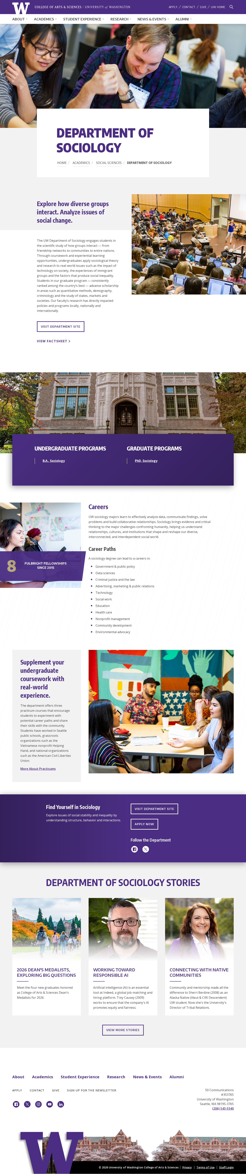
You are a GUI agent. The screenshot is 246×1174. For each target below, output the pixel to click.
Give (203, 7)
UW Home (218, 7)
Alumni (182, 19)
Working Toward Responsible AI (114, 972)
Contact (189, 7)
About (18, 19)
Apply (173, 7)
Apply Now (144, 824)
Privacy (187, 1167)
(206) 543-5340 (223, 1108)
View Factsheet (52, 341)
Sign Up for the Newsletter (91, 1090)
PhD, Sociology (146, 461)
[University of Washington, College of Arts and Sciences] (71, 8)
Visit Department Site (60, 326)
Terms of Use (205, 1167)
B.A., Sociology (54, 461)
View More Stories (123, 1030)
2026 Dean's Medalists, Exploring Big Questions (46, 972)
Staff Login (226, 1167)
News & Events (152, 19)
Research (119, 19)
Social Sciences (109, 163)
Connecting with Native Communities (199, 972)
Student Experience (82, 19)
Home (61, 163)
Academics (44, 19)
